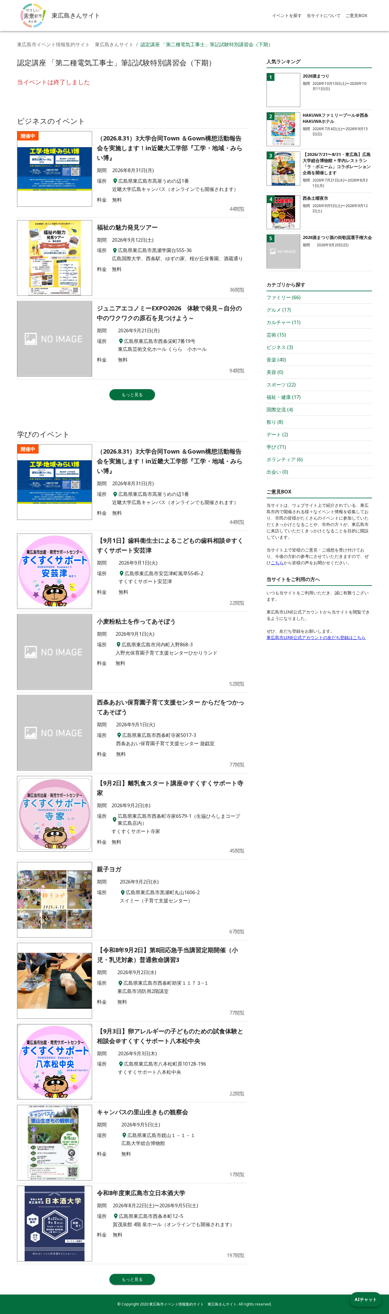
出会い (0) (277, 472)
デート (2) (277, 434)
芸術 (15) (276, 334)
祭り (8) (275, 422)
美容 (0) (275, 372)
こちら (277, 562)
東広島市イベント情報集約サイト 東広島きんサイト (75, 44)
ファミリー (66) (284, 297)
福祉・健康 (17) (284, 397)
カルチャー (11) (284, 322)
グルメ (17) (279, 309)
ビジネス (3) (280, 347)
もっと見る (132, 394)
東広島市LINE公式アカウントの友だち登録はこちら (316, 637)
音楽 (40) (276, 359)
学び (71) (276, 447)
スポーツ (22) (281, 384)
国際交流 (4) (280, 409)
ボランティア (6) (285, 459)
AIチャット (366, 1299)
